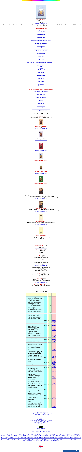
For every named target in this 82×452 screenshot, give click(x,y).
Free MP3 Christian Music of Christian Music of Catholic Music (41, 431)
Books (57, 435)
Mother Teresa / (29, 437)
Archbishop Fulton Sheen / (52, 435)
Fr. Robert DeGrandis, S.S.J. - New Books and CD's (41, 91)
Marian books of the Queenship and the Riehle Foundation (41, 109)
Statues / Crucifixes (8, 434)
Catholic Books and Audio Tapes (54, 440)
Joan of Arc (48, 436)
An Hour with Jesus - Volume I (41, 31)
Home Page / (3, 434)
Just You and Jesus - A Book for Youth (41, 50)
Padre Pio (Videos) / (55, 437)
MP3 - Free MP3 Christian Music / (38, 437)
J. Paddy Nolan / (20, 439)
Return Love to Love (41, 78)
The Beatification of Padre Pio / (31, 435)
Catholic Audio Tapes (31, 434)
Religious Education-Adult (38, 438)
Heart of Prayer (41, 47)
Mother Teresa (30, 440)
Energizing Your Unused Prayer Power (41, 43)
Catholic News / (41, 434)
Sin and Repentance (51, 439)
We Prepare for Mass (41, 85)
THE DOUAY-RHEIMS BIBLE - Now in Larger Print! (41, 422)
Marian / (66, 436)
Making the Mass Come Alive (41, 53)
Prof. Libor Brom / (32, 438)
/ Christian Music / (36, 434)
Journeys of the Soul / (53, 436)
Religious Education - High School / (57, 438)
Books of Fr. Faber (57, 439)
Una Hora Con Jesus (41, 84)
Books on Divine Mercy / (62, 435)
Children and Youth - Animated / (77, 435)
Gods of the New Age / (16, 436)
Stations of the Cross (41, 81)
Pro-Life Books (3, 438)
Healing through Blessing (41, 46)
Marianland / (63, 436)
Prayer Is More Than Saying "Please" (41, 69)
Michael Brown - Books (41, 103)
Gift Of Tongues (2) (41, 44)
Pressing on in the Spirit (41, 75)
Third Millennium (41, 82)
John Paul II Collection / (43, 436)
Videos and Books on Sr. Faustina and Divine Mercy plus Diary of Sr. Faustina (41, 420)
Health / (25, 436)
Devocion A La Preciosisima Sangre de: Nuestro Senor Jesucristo (41, 40)
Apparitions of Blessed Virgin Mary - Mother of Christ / (8, 435)
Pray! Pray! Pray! (41, 68)
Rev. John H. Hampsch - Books (41, 97)
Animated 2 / (56, 434)
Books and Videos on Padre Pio (41, 419)
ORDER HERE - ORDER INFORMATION (41, 248)
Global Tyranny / (22, 436)
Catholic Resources (13, 434)
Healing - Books (41, 100)
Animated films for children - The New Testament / (65, 434)
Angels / (45, 434)
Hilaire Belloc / (38, 435)
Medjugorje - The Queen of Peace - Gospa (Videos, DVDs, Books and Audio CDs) (41, 413)
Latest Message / (59, 436)
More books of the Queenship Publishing (41, 110)
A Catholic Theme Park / (69, 435)
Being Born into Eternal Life (41, 34)
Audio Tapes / (25, 435)
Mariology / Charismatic (75, 436)
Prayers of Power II (41, 72)
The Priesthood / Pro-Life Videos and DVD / (75, 437)
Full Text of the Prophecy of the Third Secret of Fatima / (16, 438)
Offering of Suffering (41, 59)
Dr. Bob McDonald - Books (41, 94)
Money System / (24, 437)
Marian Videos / (69, 436)
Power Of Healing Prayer (41, 63)
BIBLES (41, 418)
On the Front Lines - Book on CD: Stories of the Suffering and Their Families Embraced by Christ (41, 62)
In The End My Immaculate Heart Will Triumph (41, 49)
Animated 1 (52, 434)
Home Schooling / (37, 436)
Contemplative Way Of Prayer (41, 37)
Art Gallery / (21, 435)
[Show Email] (76, 450)
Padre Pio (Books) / (60, 437)
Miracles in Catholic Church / (18, 437)
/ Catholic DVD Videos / (20, 434)
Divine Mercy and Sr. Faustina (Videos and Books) (41, 412)
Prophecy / (6, 438)
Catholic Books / (25, 434)
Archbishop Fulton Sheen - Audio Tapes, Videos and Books (41, 421)
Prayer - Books (41, 104)
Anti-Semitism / (48, 434)
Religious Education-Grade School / (48, 438)
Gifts (12, 436)
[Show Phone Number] (78, 450)
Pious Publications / (66, 437)
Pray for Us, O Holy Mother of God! (41, 65)
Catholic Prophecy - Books (41, 106)
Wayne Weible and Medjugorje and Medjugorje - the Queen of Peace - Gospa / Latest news (35, 439)
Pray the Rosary (41, 66)
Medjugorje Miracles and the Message (8, 437)
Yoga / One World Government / (47, 437)
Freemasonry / (5, 436)
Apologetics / (18, 435)
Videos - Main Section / (15, 439)
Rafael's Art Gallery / (27, 438)
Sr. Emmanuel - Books (41, 107)
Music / (32, 437)
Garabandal (9, 436)
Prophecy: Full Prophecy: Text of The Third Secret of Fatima (41, 440)
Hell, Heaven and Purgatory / (31, 436)
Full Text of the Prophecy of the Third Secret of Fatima (41, 414)
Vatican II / (10, 439)
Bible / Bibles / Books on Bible (44, 435)
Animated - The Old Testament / (76, 434)
